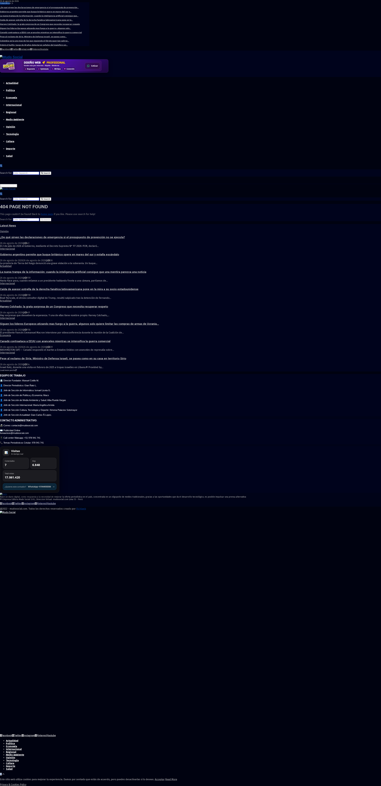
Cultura (10, 141)
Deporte (10, 148)
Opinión (10, 126)
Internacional (14, 105)
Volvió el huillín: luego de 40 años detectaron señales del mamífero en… (34, 45)
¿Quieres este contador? (29, 486)
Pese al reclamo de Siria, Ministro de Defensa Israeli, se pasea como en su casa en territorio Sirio (63, 358)
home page (47, 214)
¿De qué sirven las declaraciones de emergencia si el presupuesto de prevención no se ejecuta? (62, 237)
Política (10, 90)
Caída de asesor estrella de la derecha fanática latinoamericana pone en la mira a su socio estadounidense (69, 289)
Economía (11, 97)
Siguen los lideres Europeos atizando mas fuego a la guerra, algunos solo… (35, 28)
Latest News (8, 225)
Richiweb (81, 508)
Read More (171, 779)
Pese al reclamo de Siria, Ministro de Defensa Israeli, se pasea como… (33, 37)
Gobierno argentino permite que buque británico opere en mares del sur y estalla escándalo (59, 254)
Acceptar (160, 779)
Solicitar (94, 67)
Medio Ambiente (15, 119)
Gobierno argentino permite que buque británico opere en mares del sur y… (35, 12)
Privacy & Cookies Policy (13, 784)
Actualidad (12, 83)
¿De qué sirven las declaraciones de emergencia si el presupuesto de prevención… (39, 7)
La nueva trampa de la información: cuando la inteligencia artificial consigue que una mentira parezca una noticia (73, 272)
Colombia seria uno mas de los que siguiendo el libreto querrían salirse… (34, 41)
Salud (9, 156)
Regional (11, 112)
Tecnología (12, 134)
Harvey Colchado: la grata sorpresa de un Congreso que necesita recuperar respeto (40, 24)
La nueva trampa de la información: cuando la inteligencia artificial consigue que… (39, 16)
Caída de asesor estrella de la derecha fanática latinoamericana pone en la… (36, 20)
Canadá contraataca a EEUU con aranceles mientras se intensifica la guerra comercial (41, 32)
